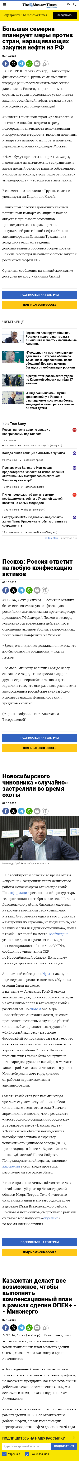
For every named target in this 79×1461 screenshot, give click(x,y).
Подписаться (39, 740)
